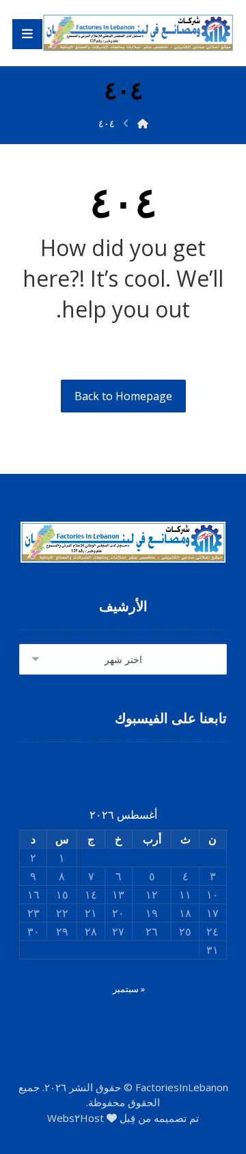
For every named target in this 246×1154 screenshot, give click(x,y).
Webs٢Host (75, 1118)
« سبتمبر (129, 989)
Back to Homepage (123, 396)
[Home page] (142, 123)
